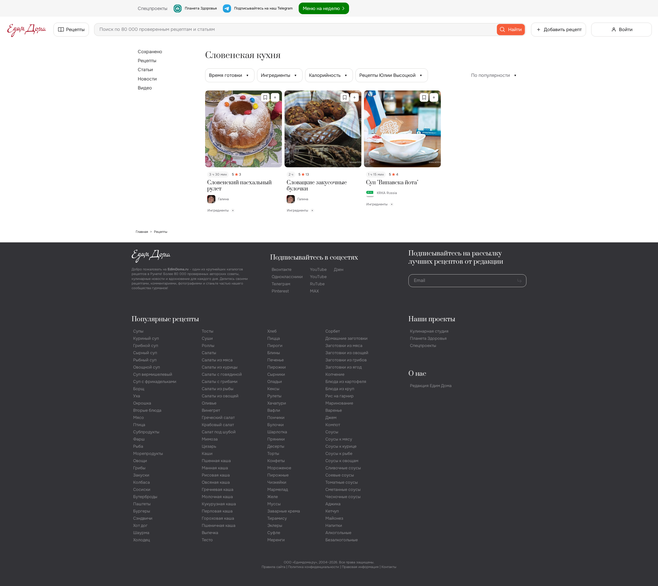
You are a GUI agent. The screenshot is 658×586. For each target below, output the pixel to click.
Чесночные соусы (343, 496)
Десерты (275, 446)
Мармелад (277, 489)
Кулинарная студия (429, 331)
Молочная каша (217, 496)
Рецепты (147, 60)
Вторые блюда (147, 410)
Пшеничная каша (218, 525)
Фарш (139, 439)
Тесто (207, 540)
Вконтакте (281, 269)
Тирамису (277, 518)
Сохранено (150, 51)
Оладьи (274, 381)
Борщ (138, 388)
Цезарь (209, 446)
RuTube (317, 284)
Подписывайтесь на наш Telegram (263, 8)
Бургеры (141, 511)
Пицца (273, 338)
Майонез (334, 518)
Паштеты (142, 504)
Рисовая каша (216, 475)
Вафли (273, 410)
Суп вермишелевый (152, 374)
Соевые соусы (339, 475)
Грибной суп (145, 345)
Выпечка (210, 532)
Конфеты (276, 460)
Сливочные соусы (343, 468)
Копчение (334, 374)
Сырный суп (145, 352)
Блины (273, 352)
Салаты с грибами (219, 381)
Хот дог (140, 525)
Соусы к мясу (338, 439)
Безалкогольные (341, 540)
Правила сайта (273, 567)
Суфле (273, 532)
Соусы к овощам (341, 460)
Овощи (140, 460)
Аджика (333, 504)
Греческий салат (218, 417)
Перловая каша (217, 511)
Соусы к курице (341, 446)
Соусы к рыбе (338, 453)
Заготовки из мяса (343, 345)
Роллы (208, 345)
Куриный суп (146, 338)
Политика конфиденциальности (313, 567)
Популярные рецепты (165, 319)
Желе (272, 496)
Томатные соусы (341, 482)
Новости (147, 79)
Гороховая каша (218, 518)
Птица (139, 424)
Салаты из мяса (217, 360)
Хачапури (276, 403)
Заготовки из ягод (343, 367)
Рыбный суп (145, 360)
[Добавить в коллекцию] (275, 97)
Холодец (141, 540)
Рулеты (274, 396)
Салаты (209, 352)
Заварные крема (283, 511)
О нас (417, 374)
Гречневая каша (217, 489)
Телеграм (281, 284)
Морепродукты (148, 453)
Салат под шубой (219, 432)
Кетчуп (332, 511)
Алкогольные (338, 532)
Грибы (139, 468)
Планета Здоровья (201, 8)
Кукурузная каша (219, 504)
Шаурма (141, 532)
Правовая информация (360, 567)
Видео (145, 88)
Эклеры (274, 525)
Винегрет (211, 410)
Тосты (207, 331)
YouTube (318, 269)
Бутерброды (145, 496)
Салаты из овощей (220, 396)
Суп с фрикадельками (154, 381)
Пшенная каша (216, 460)
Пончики (276, 417)
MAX (314, 291)
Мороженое (279, 468)
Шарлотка (277, 432)
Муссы (274, 504)
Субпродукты (146, 432)
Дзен (338, 269)
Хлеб (272, 331)
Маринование (339, 403)
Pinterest (280, 291)
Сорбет (332, 331)
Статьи (145, 69)
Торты (273, 453)
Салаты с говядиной (222, 374)
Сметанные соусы (343, 489)
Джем (330, 417)
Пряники (276, 439)
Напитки (333, 525)
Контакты (388, 567)
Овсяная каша (216, 482)
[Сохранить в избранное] (265, 97)
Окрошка (142, 403)
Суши (207, 338)
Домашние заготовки (346, 338)
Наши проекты (431, 319)
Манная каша (215, 468)
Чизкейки (276, 482)
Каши (207, 453)
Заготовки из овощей (346, 352)
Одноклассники (287, 276)
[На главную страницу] (26, 29)
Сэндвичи (142, 518)
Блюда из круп (339, 388)
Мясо (138, 417)
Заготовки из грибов (346, 360)
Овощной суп (146, 367)
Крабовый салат (218, 424)
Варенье (333, 410)
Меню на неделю (321, 8)
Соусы (331, 432)
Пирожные (278, 475)
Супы (138, 331)
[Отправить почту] (519, 281)
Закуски (141, 475)
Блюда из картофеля (345, 381)
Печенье (275, 360)
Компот (332, 424)
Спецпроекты (423, 345)
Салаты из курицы (219, 367)
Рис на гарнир (339, 396)
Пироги (274, 345)
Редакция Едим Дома (431, 385)
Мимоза (210, 439)
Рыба (138, 446)
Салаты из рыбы (217, 388)
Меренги (276, 540)
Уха (136, 396)
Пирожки (276, 367)
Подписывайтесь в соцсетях (314, 257)
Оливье (209, 403)
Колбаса (141, 482)
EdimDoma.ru (178, 269)
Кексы (273, 388)
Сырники (276, 374)
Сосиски (141, 489)
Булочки (275, 424)
